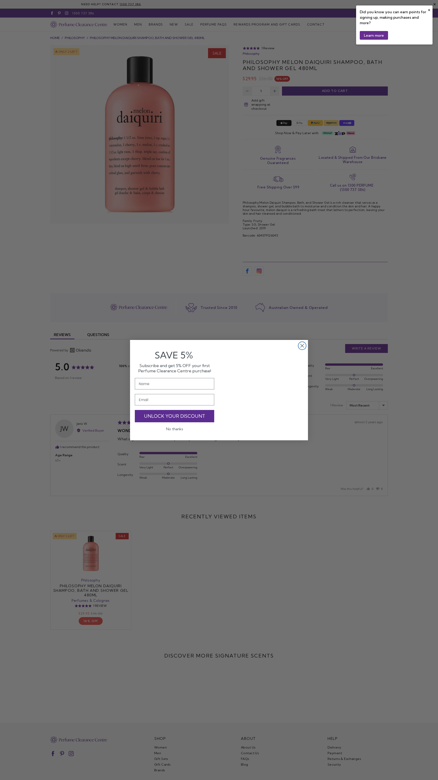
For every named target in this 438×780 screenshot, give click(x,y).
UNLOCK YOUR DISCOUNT (174, 416)
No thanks (174, 428)
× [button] (429, 9)
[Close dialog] (302, 346)
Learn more (374, 35)
